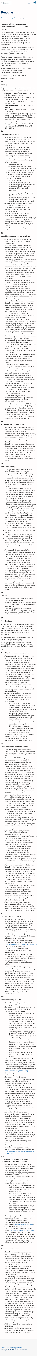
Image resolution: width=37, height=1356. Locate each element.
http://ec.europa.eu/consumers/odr (23, 1230)
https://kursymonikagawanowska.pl (16, 1071)
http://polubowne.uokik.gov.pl (23, 1224)
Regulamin (19, 1348)
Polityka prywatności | (8, 1348)
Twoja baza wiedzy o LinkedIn (10, 18)
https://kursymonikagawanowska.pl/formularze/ (21, 944)
